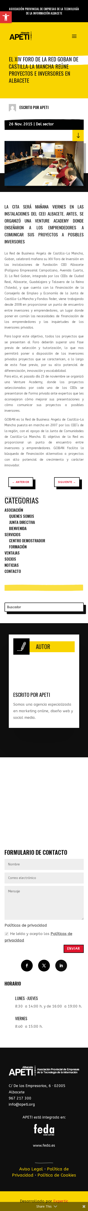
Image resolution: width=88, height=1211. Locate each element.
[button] (6, 17)
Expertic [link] (60, 1201)
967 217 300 (20, 1098)
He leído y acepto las (38, 936)
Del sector (45, 124)
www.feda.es (44, 1145)
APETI (44, 107)
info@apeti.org (22, 1104)
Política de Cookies (56, 1175)
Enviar (73, 949)
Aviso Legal (31, 1169)
